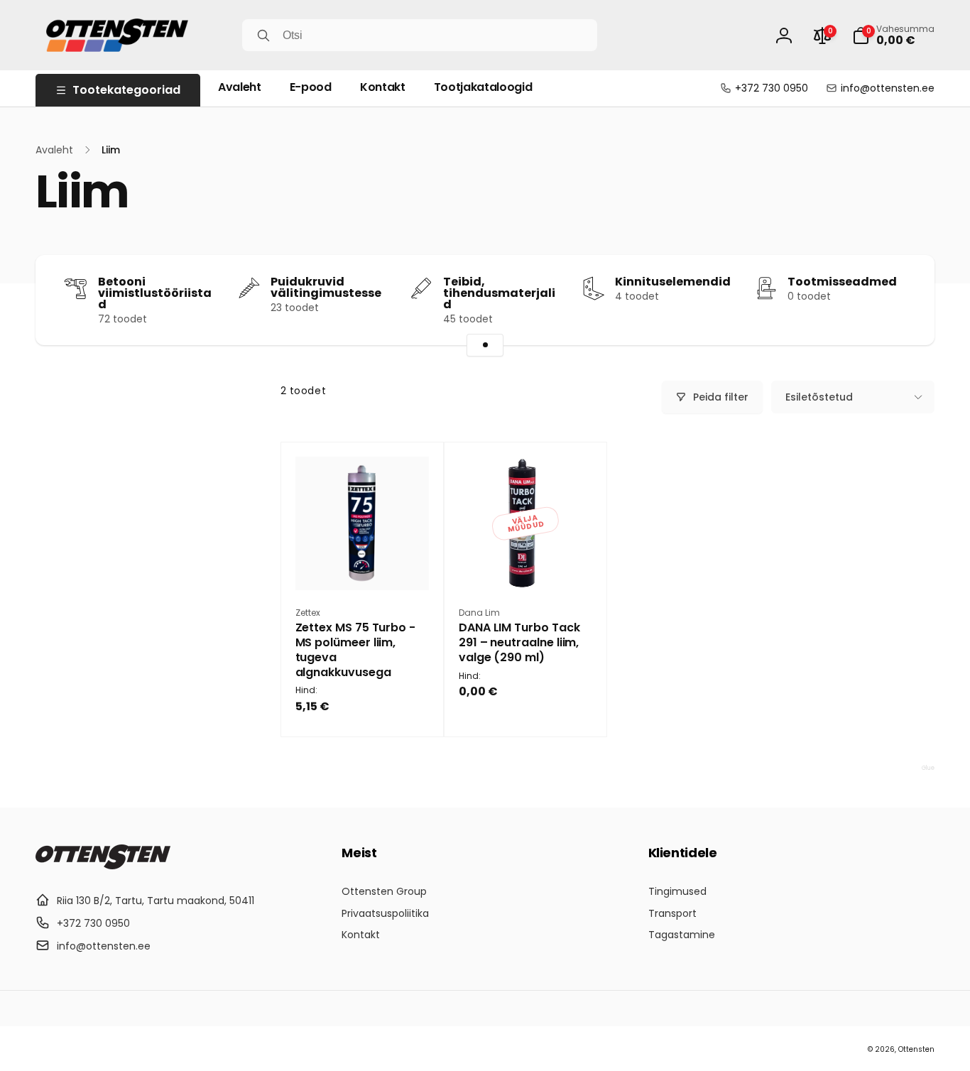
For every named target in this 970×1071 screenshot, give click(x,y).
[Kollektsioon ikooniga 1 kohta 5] (485, 345)
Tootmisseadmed (842, 282)
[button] (893, 35)
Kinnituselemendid (673, 282)
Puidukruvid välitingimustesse (326, 287)
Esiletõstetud (819, 397)
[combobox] (419, 35)
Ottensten (916, 1049)
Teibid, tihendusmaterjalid (499, 293)
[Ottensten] (103, 865)
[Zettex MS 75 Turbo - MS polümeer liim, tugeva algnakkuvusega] (362, 564)
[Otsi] (263, 35)
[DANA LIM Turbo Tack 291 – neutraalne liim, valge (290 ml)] (526, 564)
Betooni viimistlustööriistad (155, 293)
